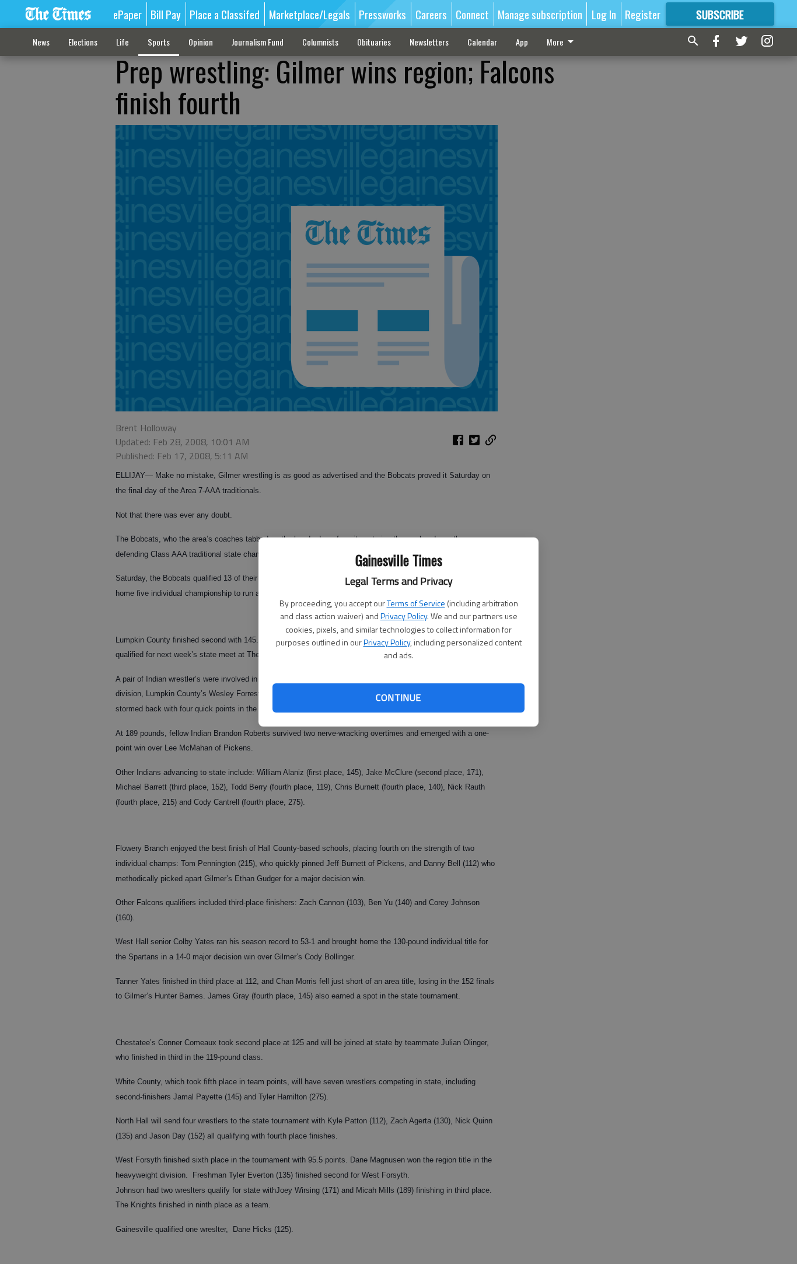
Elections (82, 42)
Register (642, 14)
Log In (604, 14)
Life (122, 42)
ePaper (127, 14)
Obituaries (374, 42)
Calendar (482, 42)
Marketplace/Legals (309, 14)
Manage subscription (540, 14)
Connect (472, 14)
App (522, 42)
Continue (398, 697)
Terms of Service (416, 603)
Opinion (200, 42)
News (41, 42)
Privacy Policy (403, 616)
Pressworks (382, 14)
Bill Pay (166, 14)
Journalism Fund (258, 42)
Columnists (320, 42)
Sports (159, 42)
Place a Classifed (225, 14)
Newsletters (429, 42)
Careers (431, 14)
